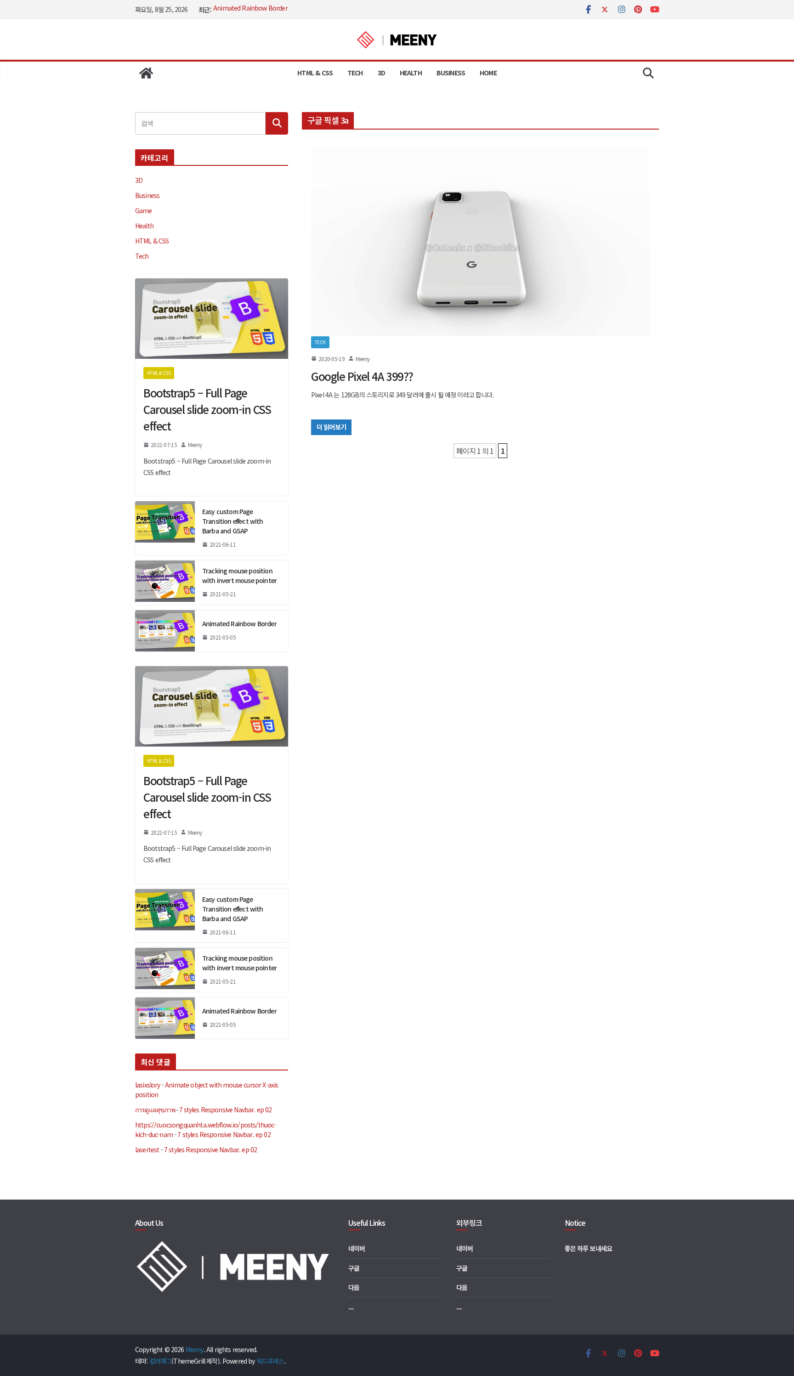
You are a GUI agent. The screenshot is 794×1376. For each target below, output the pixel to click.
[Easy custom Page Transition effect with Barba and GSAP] (165, 528)
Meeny (362, 358)
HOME (488, 72)
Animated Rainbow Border (250, 9)
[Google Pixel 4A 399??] (480, 241)
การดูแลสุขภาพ (155, 1109)
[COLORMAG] (234, 1244)
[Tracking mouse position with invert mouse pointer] (165, 583)
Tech (355, 72)
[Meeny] (146, 73)
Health (411, 72)
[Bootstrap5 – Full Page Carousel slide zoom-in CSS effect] (211, 318)
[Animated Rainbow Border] (165, 630)
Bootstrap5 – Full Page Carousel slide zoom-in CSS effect (207, 409)
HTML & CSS (315, 72)
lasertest (147, 1149)
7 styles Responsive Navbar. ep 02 (225, 1109)
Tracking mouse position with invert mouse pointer (239, 575)
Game (143, 210)
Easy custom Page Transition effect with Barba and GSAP (232, 521)
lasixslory (147, 1084)
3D (381, 72)
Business (451, 72)
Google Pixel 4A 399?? (362, 376)
